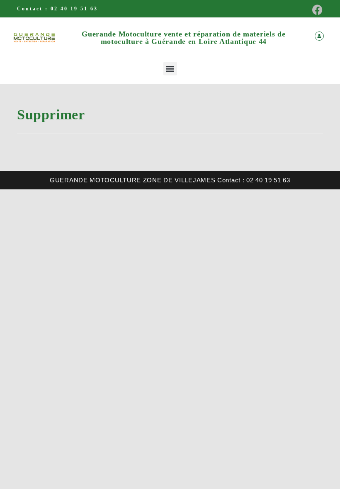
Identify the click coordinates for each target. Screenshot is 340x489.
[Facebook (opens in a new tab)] (315, 10)
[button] (170, 68)
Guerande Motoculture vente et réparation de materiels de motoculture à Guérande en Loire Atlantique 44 (183, 38)
